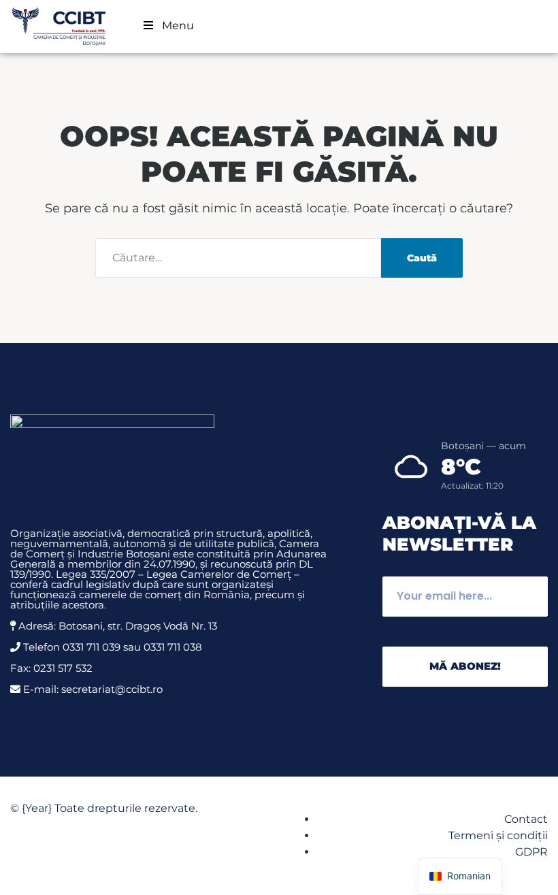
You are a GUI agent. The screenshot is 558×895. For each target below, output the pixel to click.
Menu (178, 25)
